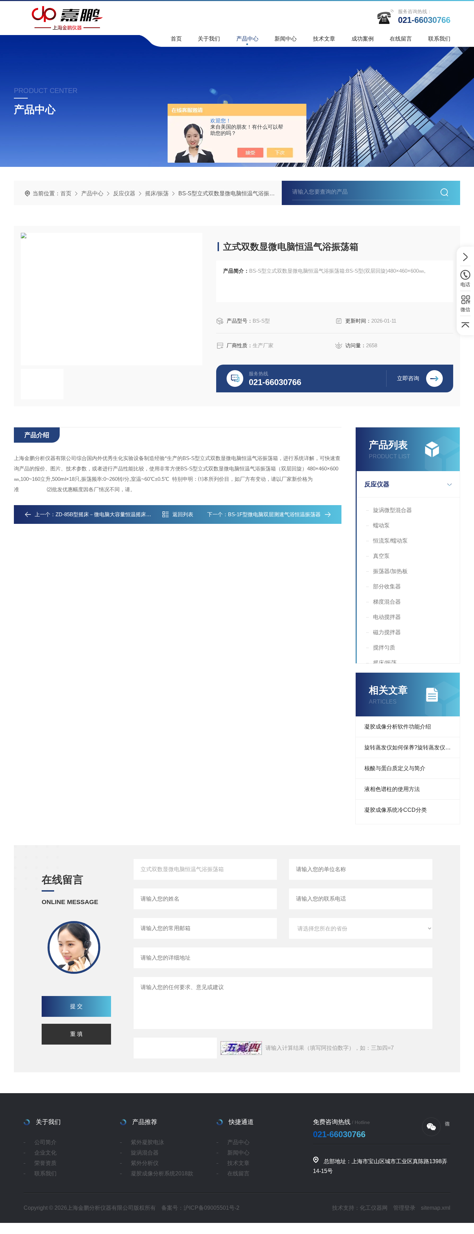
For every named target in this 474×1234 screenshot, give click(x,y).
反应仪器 (124, 193)
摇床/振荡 (157, 193)
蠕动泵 (381, 525)
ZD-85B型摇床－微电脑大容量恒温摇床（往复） (111, 514)
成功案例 (363, 39)
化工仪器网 (374, 1208)
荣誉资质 (45, 1163)
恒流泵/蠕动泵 (390, 541)
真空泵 (381, 556)
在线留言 (401, 39)
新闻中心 (285, 39)
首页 (176, 39)
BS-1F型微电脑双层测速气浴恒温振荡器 (274, 514)
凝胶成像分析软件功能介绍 (397, 727)
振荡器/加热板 (390, 571)
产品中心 (247, 39)
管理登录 (404, 1208)
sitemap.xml (435, 1208)
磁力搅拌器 (387, 632)
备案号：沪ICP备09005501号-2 (200, 1208)
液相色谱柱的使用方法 (392, 789)
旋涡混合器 (145, 1153)
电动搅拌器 (387, 617)
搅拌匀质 (384, 647)
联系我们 (439, 39)
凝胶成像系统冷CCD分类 (395, 810)
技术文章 (324, 39)
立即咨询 (408, 378)
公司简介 (45, 1142)
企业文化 (45, 1153)
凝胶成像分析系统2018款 (162, 1173)
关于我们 (209, 39)
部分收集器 (387, 586)
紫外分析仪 (145, 1163)
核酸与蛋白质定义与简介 (394, 768)
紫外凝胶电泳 (147, 1142)
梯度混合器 (387, 602)
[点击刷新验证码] (241, 1048)
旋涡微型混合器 (392, 510)
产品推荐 (144, 1121)
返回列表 (182, 514)
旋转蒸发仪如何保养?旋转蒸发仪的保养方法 (412, 747)
